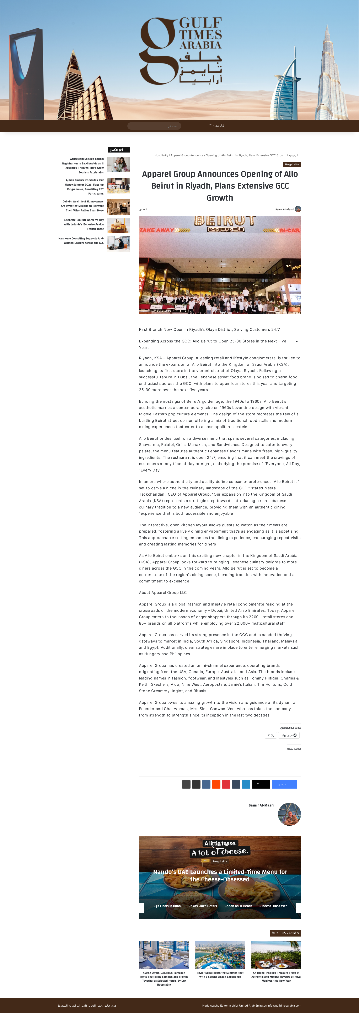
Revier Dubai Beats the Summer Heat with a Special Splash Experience (220, 975)
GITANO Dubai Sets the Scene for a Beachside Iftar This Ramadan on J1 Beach (220, 875)
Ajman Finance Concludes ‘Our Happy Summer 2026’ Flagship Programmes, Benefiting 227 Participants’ (84, 186)
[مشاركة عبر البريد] (196, 784)
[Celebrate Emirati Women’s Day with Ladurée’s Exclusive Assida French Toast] (118, 225)
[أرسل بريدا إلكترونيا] (274, 209)
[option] (220, 877)
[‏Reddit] (216, 784)
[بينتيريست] (226, 784)
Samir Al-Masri (284, 209)
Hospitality (161, 155)
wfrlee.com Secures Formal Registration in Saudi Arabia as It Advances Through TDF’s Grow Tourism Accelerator (83, 165)
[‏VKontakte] (206, 784)
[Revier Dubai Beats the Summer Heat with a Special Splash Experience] (220, 955)
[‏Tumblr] (236, 784)
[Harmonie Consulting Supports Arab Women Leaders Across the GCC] (118, 244)
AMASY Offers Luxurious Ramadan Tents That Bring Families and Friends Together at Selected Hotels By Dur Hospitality (164, 978)
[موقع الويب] (271, 812)
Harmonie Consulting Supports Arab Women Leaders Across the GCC (81, 241)
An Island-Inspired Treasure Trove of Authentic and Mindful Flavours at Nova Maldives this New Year (276, 976)
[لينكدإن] (246, 784)
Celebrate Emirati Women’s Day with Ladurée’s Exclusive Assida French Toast (84, 224)
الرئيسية (294, 155)
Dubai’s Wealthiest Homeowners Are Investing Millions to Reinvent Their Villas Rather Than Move (82, 206)
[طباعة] (186, 784)
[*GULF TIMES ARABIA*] (179, 60)
